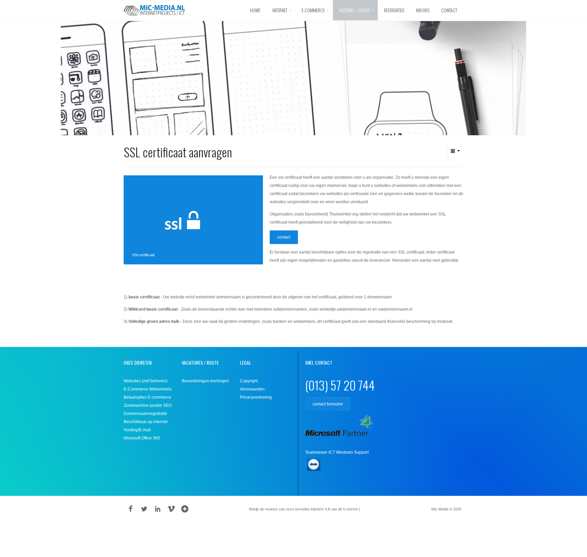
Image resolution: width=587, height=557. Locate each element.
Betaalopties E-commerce (147, 397)
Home (255, 10)
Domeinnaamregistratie (145, 413)
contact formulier (328, 404)
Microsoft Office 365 (142, 438)
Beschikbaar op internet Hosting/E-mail (145, 425)
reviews (371, 509)
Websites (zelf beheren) (145, 381)
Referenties (394, 10)
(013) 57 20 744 (340, 385)
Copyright (249, 381)
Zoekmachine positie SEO (148, 405)
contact (283, 237)
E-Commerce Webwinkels (148, 389)
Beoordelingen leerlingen (205, 381)
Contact (449, 10)
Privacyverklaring (256, 397)
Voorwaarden (252, 389)
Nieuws (422, 10)
